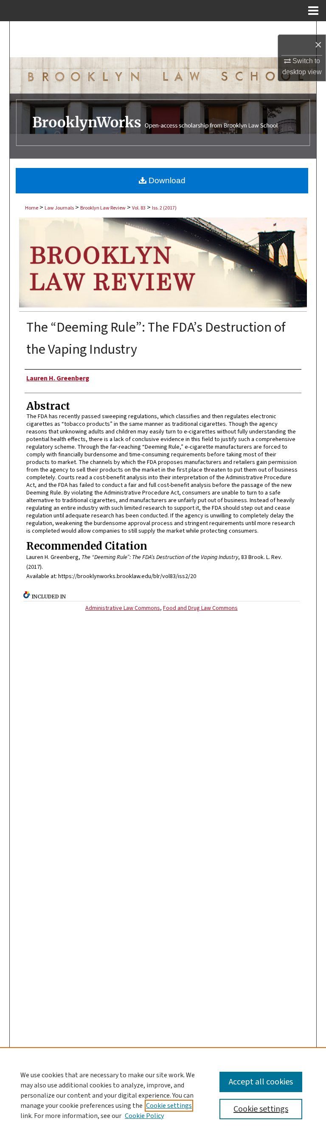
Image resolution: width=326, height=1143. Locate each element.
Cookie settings (169, 1105)
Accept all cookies (261, 1082)
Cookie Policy (144, 1116)
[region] (163, 1095)
